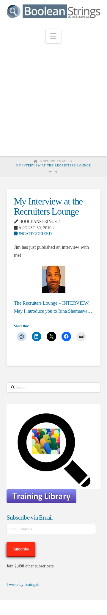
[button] (53, 36)
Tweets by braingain (23, 584)
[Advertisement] (53, 99)
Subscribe (20, 549)
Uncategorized (34, 234)
